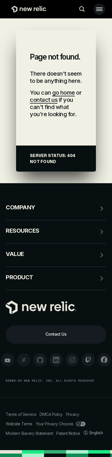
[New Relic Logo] (28, 9)
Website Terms (19, 423)
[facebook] (104, 360)
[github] (40, 360)
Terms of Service (21, 414)
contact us (43, 99)
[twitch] (88, 360)
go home (63, 92)
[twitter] (24, 360)
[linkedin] (56, 360)
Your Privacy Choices (55, 423)
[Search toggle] (82, 9)
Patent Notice (68, 433)
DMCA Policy (51, 414)
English (96, 432)
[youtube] (8, 360)
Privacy (72, 414)
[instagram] (72, 360)
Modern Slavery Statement (29, 433)
